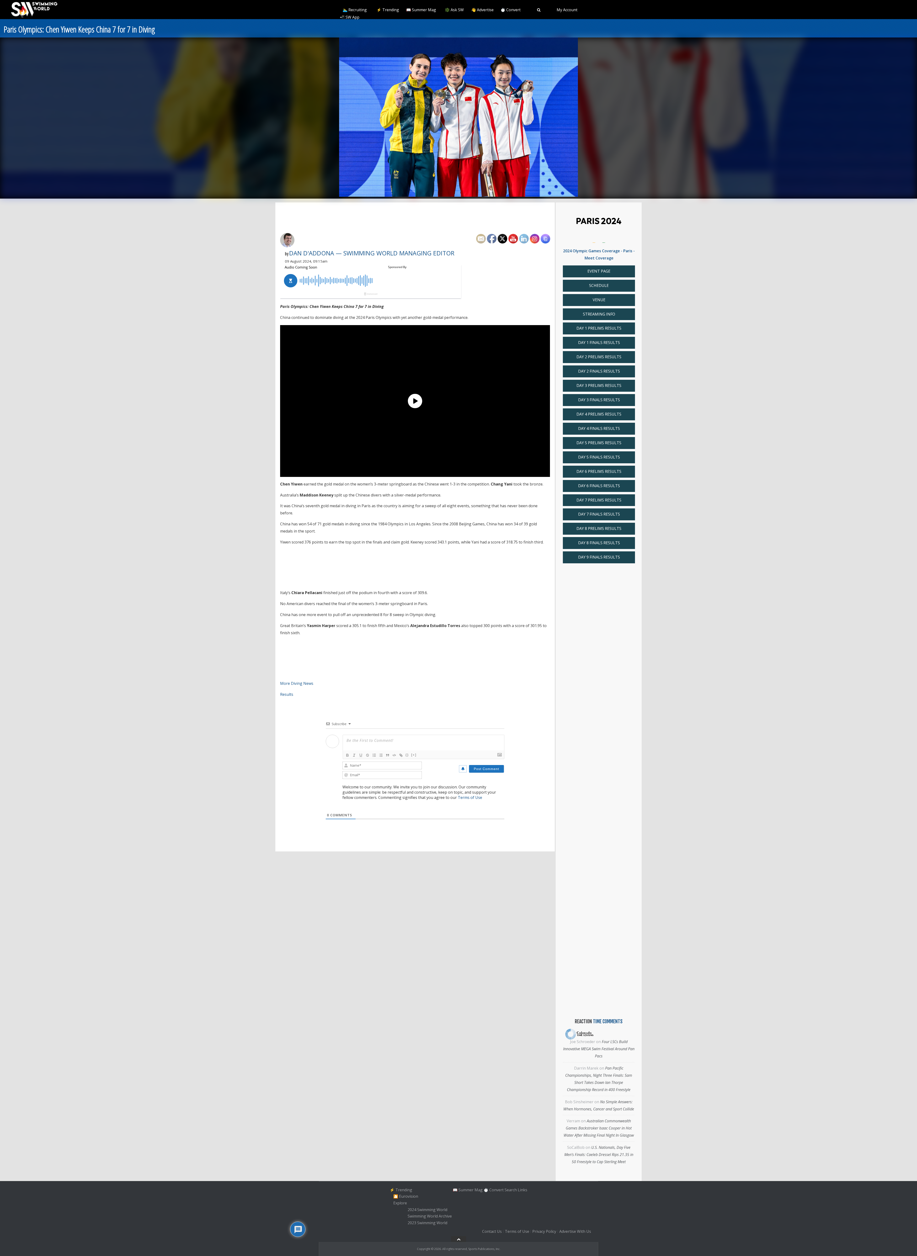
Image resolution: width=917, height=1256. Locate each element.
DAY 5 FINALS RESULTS (599, 457)
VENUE (599, 299)
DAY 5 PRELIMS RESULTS (598, 442)
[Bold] (347, 755)
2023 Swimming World (427, 1222)
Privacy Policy (544, 1231)
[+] (413, 755)
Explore (400, 1203)
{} (407, 755)
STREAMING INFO (599, 314)
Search (511, 1190)
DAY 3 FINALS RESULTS (599, 399)
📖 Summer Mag (421, 9)
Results (286, 694)
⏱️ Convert (511, 9)
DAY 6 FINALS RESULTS (599, 485)
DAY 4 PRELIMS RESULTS (598, 414)
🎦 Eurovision (405, 1196)
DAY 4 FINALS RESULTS (599, 428)
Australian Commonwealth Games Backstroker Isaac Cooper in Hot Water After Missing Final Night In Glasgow (599, 1128)
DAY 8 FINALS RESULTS (599, 542)
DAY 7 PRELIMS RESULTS (598, 500)
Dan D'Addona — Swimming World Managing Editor (371, 253)
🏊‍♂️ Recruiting (355, 9)
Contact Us (492, 1231)
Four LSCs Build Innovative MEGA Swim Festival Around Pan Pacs (598, 1049)
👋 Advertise (482, 9)
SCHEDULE (599, 285)
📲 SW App (349, 17)
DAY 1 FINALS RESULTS (599, 342)
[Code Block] (394, 755)
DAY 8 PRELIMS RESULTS (598, 528)
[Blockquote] (387, 755)
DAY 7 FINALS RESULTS (599, 514)
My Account (567, 9)
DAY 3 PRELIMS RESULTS (598, 385)
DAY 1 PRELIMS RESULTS (598, 328)
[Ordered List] (374, 755)
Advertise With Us (575, 1231)
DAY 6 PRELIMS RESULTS (598, 471)
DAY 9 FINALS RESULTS (599, 557)
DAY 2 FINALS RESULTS (599, 371)
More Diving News (297, 683)
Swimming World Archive (430, 1216)
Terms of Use (470, 797)
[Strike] (367, 755)
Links (522, 1190)
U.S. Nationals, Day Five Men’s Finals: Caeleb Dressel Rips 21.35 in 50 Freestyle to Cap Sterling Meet (598, 1154)
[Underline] (360, 755)
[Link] (401, 755)
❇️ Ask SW (454, 9)
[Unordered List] (381, 755)
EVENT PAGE (598, 271)
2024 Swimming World (427, 1209)
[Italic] (354, 755)
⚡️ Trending (388, 9)
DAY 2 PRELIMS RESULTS (598, 356)
